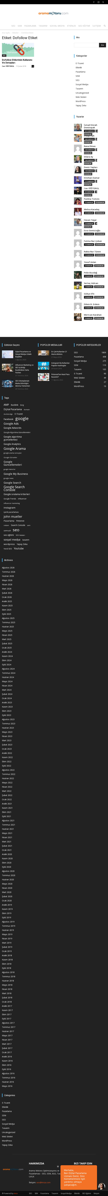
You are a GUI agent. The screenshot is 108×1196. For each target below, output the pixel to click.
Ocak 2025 (7, 647)
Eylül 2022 (6, 765)
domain (27, 409)
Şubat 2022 (7, 795)
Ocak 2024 (7, 698)
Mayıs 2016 (7, 1086)
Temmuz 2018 (8, 976)
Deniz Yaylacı (90, 167)
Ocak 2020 (7, 900)
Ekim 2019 (6, 913)
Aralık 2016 (7, 1056)
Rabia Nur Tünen (92, 251)
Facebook (8, 419)
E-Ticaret (80, 63)
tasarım (25, 539)
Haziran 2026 (8, 576)
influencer (22, 499)
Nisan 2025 (7, 635)
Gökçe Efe (89, 293)
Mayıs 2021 (7, 833)
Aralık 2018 (7, 955)
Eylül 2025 (6, 614)
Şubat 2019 (7, 947)
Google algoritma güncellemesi (13, 438)
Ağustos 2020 (8, 871)
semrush (7, 530)
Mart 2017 (6, 1044)
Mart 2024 (6, 689)
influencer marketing (12, 503)
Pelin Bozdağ (90, 272)
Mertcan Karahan (93, 314)
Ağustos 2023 (8, 719)
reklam (6, 525)
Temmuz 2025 (8, 622)
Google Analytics (12, 444)
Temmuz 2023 (8, 723)
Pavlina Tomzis (91, 199)
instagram (9, 507)
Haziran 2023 (8, 727)
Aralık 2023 (7, 702)
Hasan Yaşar (90, 220)
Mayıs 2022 (7, 782)
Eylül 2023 (6, 715)
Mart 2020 (6, 892)
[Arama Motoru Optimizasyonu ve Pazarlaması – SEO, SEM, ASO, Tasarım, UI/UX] (54, 13)
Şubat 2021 (7, 845)
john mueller (13, 516)
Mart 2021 (6, 841)
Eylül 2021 (6, 816)
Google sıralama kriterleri (17, 494)
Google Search (12, 482)
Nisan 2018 (7, 989)
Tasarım (43, 25)
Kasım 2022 (7, 757)
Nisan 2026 (7, 584)
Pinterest (20, 520)
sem (28, 525)
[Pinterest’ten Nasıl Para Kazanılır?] (43, 377)
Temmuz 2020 (8, 875)
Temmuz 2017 (8, 1027)
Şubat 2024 (7, 694)
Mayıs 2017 (7, 1035)
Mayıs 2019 (7, 934)
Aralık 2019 (7, 904)
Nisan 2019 (7, 938)
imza (16, 1193)
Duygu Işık (89, 135)
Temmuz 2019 (8, 926)
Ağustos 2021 (8, 820)
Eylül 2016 (6, 1069)
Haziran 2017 (8, 1031)
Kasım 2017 (7, 1010)
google (22, 418)
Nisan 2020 (7, 888)
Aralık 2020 (7, 854)
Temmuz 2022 (8, 774)
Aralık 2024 (7, 652)
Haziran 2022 (8, 778)
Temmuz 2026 (8, 571)
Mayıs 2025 (7, 630)
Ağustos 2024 (8, 668)
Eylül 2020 (6, 867)
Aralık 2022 (7, 753)
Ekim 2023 (6, 711)
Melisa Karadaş (91, 209)
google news (8, 478)
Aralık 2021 (7, 803)
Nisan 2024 (7, 685)
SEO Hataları (20, 535)
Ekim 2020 (6, 862)
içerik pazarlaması (11, 512)
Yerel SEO (8, 549)
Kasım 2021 (7, 808)
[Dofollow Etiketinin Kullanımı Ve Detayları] (18, 50)
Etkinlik (71, 25)
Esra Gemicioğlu (92, 230)
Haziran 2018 (8, 980)
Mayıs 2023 (7, 732)
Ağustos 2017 (8, 1022)
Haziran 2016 (8, 1082)
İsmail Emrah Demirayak (90, 126)
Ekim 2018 (6, 963)
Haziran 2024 (8, 677)
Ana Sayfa (6, 33)
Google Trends (10, 499)
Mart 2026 (6, 588)
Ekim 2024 (6, 660)
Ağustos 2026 (8, 567)
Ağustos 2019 (8, 921)
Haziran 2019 (8, 930)
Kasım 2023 (7, 706)
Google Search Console (14, 488)
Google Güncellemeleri (13, 463)
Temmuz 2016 (8, 1077)
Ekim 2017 (6, 1014)
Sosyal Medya (57, 25)
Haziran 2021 (8, 829)
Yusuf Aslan (90, 262)
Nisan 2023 (7, 736)
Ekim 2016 (6, 1065)
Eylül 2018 (6, 968)
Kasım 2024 (7, 656)
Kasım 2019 (7, 909)
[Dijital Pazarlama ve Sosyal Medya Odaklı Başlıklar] (7, 354)
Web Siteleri (81, 97)
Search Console (18, 525)
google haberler (9, 469)
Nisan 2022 (7, 786)
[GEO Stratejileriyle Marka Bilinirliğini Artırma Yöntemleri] (7, 383)
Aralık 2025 (7, 601)
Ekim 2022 (6, 761)
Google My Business (16, 473)
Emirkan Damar (92, 177)
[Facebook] (94, 2)
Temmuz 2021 (8, 824)
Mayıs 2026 (7, 580)
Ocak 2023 (7, 748)
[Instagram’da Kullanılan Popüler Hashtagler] (43, 366)
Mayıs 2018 (7, 985)
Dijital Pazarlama (13, 409)
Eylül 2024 (6, 664)
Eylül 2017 (6, 1018)
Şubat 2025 (7, 643)
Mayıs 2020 (7, 883)
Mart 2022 (6, 791)
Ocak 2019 (7, 951)
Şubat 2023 (7, 744)
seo (16, 529)
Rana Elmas (90, 146)
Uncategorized (82, 92)
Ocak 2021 (7, 850)
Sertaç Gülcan (91, 283)
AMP (6, 404)
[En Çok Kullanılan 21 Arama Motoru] (43, 352)
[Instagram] (98, 2)
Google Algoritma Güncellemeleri (17, 432)
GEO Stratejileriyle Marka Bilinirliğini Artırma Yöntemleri (22, 383)
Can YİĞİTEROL (8, 66)
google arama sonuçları (13, 453)
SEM (20, 25)
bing (22, 405)
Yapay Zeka (81, 105)
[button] (104, 26)
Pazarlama (30, 25)
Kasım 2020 (7, 858)
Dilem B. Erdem (91, 304)
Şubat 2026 (7, 593)
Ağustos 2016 (8, 1073)
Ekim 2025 (6, 609)
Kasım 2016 (7, 1060)
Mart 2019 (6, 942)
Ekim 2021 (6, 812)
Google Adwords (12, 427)
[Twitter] (103, 2)
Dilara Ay (88, 156)
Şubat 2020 (7, 896)
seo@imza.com (43, 1182)
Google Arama (15, 448)
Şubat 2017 (7, 1048)
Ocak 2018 (7, 1001)
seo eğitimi (9, 535)
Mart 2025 (6, 639)
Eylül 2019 (6, 917)
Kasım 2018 (7, 959)
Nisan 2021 (7, 837)
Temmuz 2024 (8, 673)
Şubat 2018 (7, 997)
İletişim (97, 25)
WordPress (81, 101)
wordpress (9, 544)
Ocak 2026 (7, 597)
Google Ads (11, 423)
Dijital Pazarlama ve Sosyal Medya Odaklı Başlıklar (23, 354)
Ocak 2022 (7, 799)
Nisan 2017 (7, 1039)
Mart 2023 (6, 740)
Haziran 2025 (8, 626)
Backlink (14, 405)
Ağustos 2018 (8, 972)
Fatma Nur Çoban (93, 241)
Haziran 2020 (8, 879)
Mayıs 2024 (7, 681)
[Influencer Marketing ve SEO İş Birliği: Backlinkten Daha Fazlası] (7, 368)
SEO (13, 25)
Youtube (19, 548)
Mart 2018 (6, 993)
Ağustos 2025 (8, 618)
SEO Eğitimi (84, 25)
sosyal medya (12, 539)
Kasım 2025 (7, 605)
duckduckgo (8, 414)
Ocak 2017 (7, 1052)
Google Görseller (10, 457)
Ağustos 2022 (8, 770)
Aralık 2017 (7, 1006)
